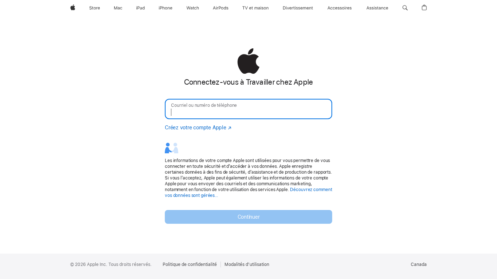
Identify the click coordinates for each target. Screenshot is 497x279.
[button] (405, 8)
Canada (419, 264)
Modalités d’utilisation (246, 264)
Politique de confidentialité (190, 264)
